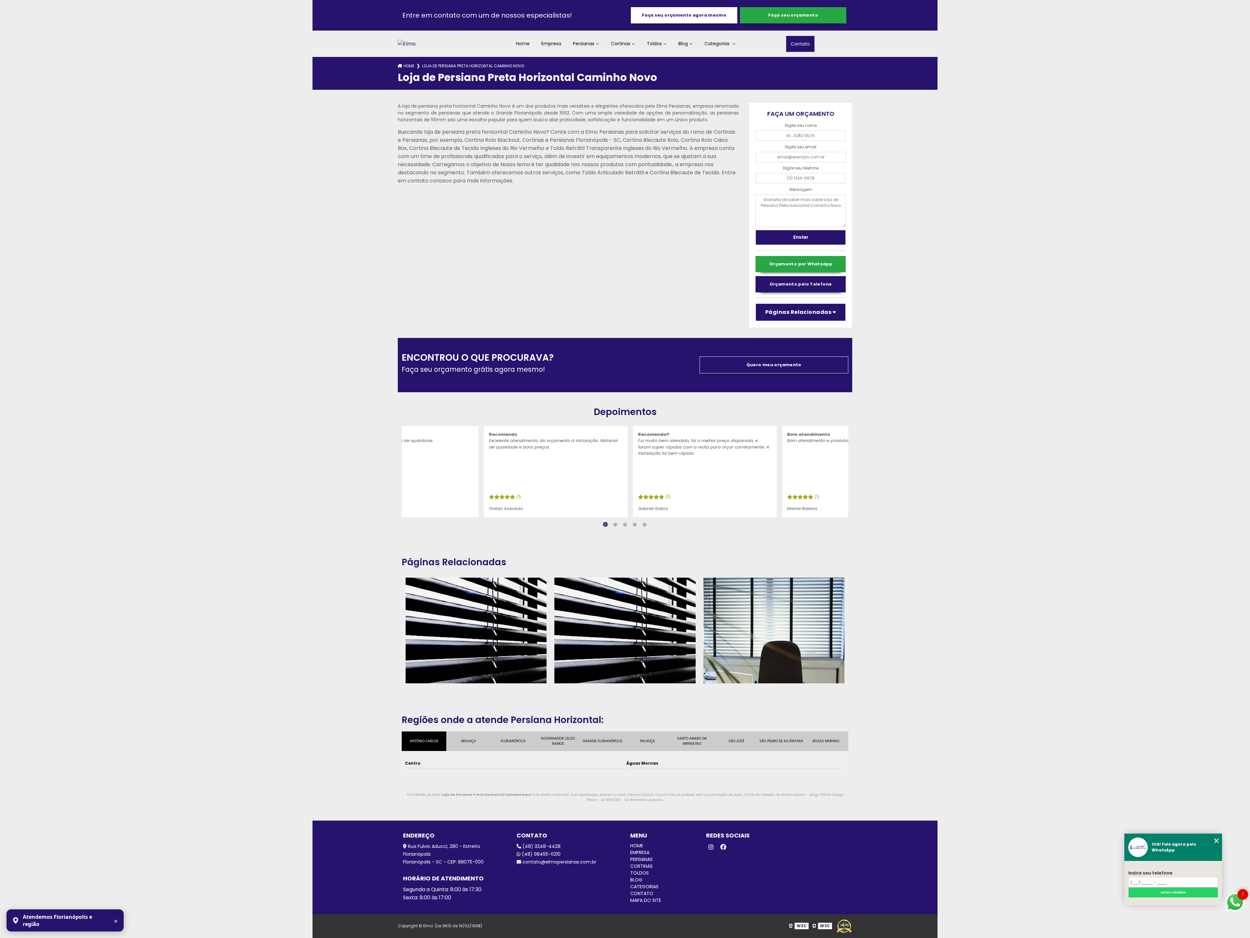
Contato (800, 43)
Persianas (583, 43)
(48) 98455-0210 (541, 854)
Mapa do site (645, 900)
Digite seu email (800, 147)
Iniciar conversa (1173, 892)
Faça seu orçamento (793, 15)
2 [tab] (615, 524)
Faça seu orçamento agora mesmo (684, 15)
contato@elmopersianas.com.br (558, 862)
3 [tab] (625, 524)
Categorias (717, 43)
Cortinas (620, 43)
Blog (683, 43)
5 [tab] (644, 524)
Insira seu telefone (1150, 873)
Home (523, 43)
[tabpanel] (515, 471)
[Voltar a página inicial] (407, 44)
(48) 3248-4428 (541, 846)
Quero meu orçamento (773, 365)
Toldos (654, 43)
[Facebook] (723, 847)
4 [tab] (635, 524)
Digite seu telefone (801, 168)
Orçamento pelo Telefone (801, 284)
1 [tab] (605, 524)
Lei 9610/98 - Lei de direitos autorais (632, 799)
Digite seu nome (801, 125)
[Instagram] (711, 847)
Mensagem (800, 189)
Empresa (551, 43)
